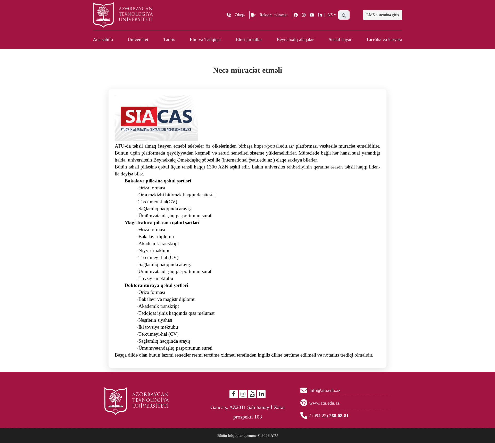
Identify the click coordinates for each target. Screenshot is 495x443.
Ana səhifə (103, 39)
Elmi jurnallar (249, 39)
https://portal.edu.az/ (274, 146)
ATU (274, 435)
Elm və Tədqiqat (205, 39)
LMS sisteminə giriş (382, 15)
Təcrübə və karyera (384, 39)
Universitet (138, 39)
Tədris (169, 39)
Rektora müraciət (273, 15)
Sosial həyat (340, 39)
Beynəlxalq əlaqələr (295, 39)
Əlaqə (240, 15)
